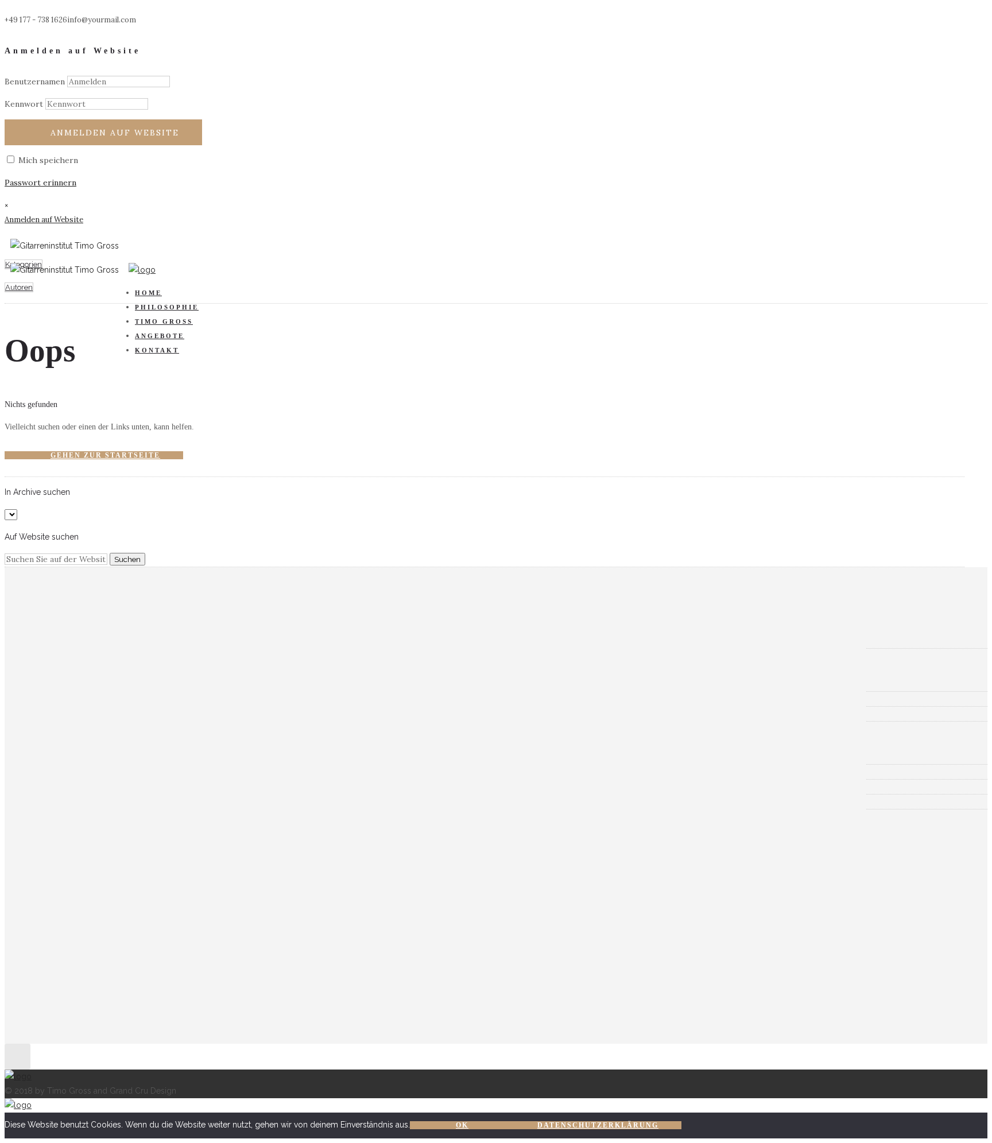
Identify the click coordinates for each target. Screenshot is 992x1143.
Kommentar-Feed (79, 786)
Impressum (66, 713)
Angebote (159, 335)
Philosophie (167, 307)
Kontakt (157, 350)
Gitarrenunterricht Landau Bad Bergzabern (128, 684)
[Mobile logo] (18, 1105)
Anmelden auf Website (115, 132)
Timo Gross (164, 321)
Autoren (19, 287)
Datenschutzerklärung (597, 1125)
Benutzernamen (35, 81)
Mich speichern (47, 160)
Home (148, 292)
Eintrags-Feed (72, 771)
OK (462, 1125)
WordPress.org (74, 801)
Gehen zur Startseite (105, 455)
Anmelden (63, 756)
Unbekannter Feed (110, 843)
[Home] (142, 269)
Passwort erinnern (40, 182)
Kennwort (24, 104)
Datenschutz (69, 698)
